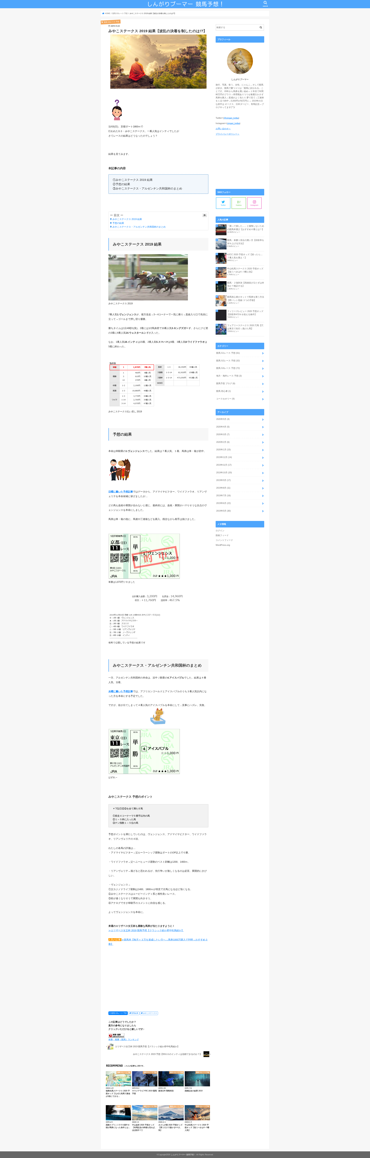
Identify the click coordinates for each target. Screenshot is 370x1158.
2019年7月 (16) (223, 495)
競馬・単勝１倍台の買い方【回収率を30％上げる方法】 (245, 242)
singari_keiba (233, 123)
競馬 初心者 (223, 391)
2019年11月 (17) (224, 465)
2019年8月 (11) (223, 488)
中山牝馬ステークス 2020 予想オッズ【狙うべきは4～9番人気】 (245, 270)
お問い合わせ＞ (223, 129)
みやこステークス (150, 1013)
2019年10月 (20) (224, 472)
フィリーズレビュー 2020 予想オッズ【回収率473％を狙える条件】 (245, 313)
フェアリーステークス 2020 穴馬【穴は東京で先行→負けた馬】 (245, 327)
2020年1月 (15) (223, 449)
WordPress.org (223, 545)
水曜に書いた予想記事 (120, 691)
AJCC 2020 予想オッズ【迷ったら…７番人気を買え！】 (245, 256)
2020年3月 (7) (223, 434)
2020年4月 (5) (223, 427)
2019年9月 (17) (223, 480)
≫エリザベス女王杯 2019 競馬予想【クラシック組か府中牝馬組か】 (146, 930)
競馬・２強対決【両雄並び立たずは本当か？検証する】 (245, 284)
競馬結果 (134, 1013)
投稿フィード (222, 535)
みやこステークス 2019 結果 (127, 219)
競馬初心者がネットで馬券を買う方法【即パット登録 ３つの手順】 (245, 298)
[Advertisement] (158, 980)
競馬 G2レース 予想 (228, 360)
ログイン (220, 530)
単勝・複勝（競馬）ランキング (123, 1039)
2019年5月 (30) (223, 511)
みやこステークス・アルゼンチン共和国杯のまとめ (139, 226)
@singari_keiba (231, 118)
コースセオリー (225, 399)
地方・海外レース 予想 (229, 376)
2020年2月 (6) (223, 442)
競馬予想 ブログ (225, 383)
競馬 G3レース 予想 (119, 1013)
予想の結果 (118, 223)
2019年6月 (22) (223, 503)
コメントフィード (224, 540)
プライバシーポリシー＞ (227, 134)
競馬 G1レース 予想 (228, 353)
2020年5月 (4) (223, 419)
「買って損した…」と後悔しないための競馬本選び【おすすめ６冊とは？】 (245, 227)
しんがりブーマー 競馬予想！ (183, 1155)
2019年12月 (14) (224, 457)
